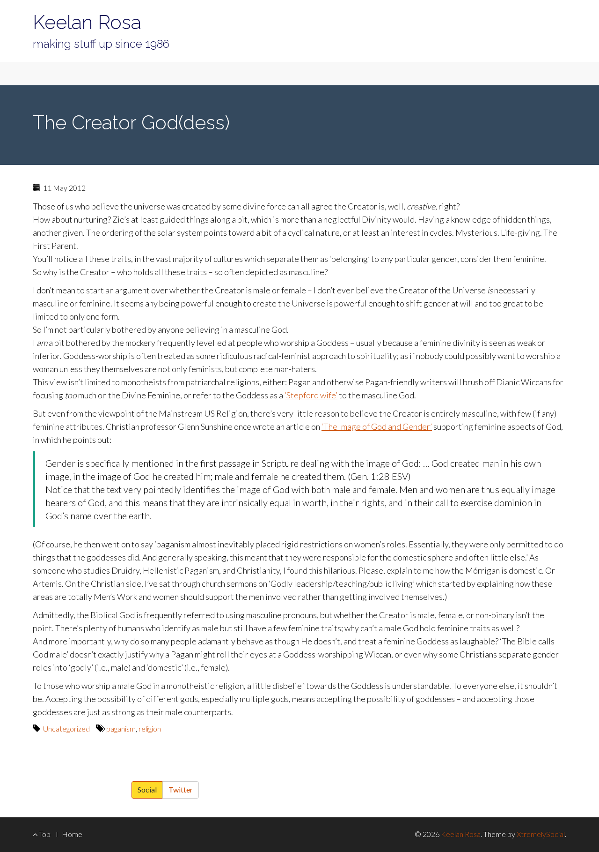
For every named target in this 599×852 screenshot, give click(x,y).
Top (44, 834)
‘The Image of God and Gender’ (376, 426)
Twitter (180, 789)
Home (72, 834)
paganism (121, 728)
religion (150, 728)
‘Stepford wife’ (311, 395)
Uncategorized (66, 728)
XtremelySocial (541, 834)
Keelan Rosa (87, 22)
